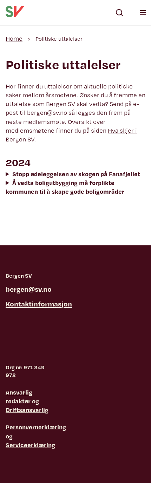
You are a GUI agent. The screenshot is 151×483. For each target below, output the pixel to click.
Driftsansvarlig (27, 410)
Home (14, 38)
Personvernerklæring (36, 427)
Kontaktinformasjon (39, 304)
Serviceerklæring (30, 445)
